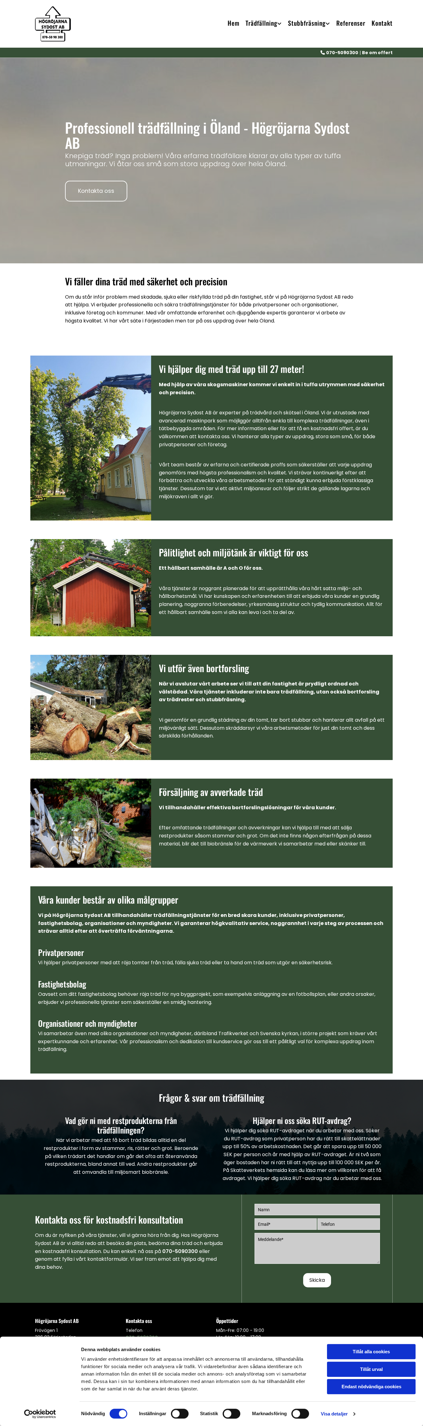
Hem (233, 23)
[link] (260, 23)
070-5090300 (180, 1251)
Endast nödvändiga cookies (371, 1386)
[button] (96, 191)
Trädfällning (261, 23)
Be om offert (377, 53)
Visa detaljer (334, 1413)
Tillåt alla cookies (371, 1351)
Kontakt (382, 23)
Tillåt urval (371, 1369)
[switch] (180, 1414)
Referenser (350, 23)
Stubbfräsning (306, 23)
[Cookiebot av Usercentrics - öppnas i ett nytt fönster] (40, 1414)
